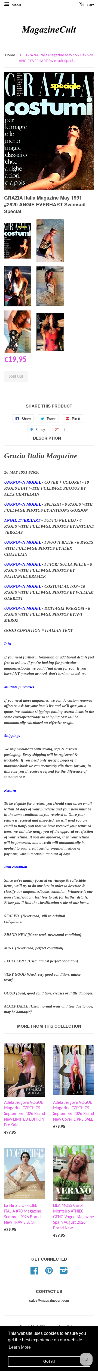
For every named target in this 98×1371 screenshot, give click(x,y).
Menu (16, 5)
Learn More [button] (20, 1347)
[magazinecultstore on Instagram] (64, 1272)
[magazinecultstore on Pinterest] (49, 1272)
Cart (90, 5)
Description (47, 438)
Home (10, 55)
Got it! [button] (49, 1361)
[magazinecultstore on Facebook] (34, 1272)
